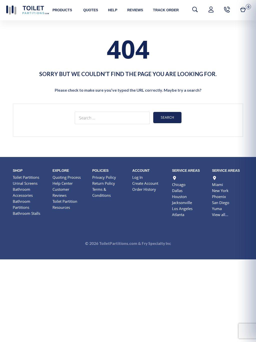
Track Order (166, 10)
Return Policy (103, 183)
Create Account (145, 183)
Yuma (217, 208)
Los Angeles (182, 208)
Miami (217, 184)
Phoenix (219, 196)
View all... (220, 214)
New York (220, 190)
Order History (144, 189)
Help (112, 10)
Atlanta (178, 214)
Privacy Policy (104, 177)
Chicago (179, 184)
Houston (179, 196)
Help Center (62, 183)
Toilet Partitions (27, 10)
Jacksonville (182, 202)
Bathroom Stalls (26, 213)
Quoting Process (66, 177)
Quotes (90, 10)
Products (62, 10)
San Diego (220, 202)
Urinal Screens (25, 183)
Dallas (177, 190)
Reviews (135, 10)
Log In (137, 177)
